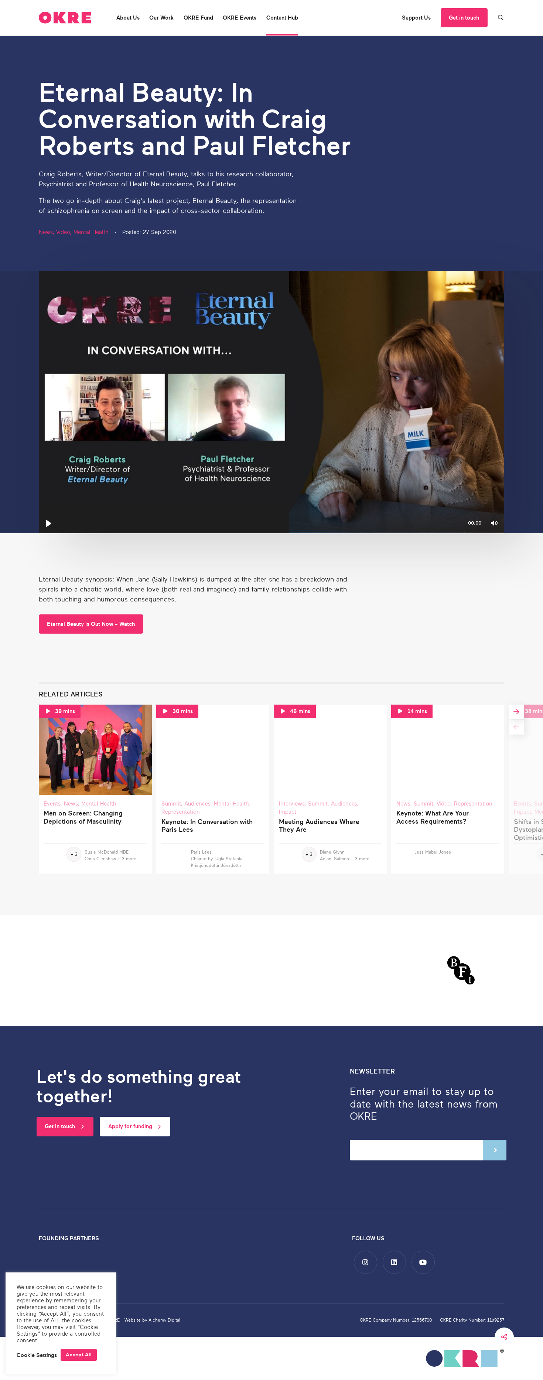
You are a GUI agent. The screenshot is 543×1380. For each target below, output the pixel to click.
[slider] (271, 533)
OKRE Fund (198, 18)
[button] (37, 1355)
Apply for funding (131, 1126)
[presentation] (516, 727)
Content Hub (282, 18)
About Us (128, 18)
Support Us (416, 18)
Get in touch (464, 18)
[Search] (500, 18)
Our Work (161, 18)
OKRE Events (239, 18)
